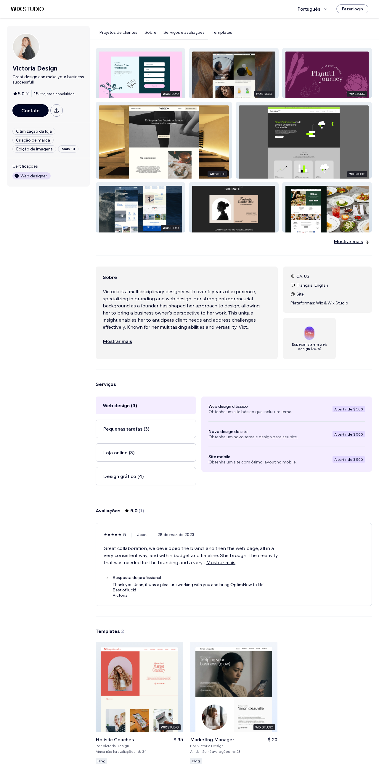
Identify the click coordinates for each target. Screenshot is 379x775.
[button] (140, 73)
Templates (222, 32)
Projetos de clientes (118, 32)
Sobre (150, 32)
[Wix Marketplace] (27, 9)
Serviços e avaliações (184, 32)
